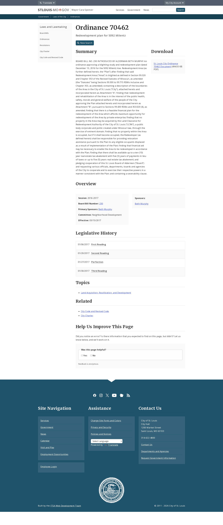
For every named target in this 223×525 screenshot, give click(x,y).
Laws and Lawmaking (53, 27)
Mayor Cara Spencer (82, 9)
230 (101, 203)
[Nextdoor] (122, 395)
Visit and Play (47, 447)
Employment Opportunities (54, 454)
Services (120, 10)
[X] (107, 395)
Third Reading (99, 270)
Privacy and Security (101, 427)
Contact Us (146, 444)
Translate (113, 444)
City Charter (45, 51)
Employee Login (49, 466)
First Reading (98, 244)
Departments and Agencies (155, 451)
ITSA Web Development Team (65, 505)
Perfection (97, 262)
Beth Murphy (105, 209)
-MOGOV (53, 10)
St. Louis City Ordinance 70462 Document (166, 65)
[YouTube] (114, 395)
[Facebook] (94, 395)
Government (134, 10)
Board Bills (44, 33)
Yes (85, 355)
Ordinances (75, 17)
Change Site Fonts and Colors (106, 420)
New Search (86, 42)
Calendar (45, 440)
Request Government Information (158, 458)
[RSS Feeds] (128, 395)
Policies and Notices (101, 434)
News (146, 10)
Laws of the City (59, 17)
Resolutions (45, 45)
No (94, 355)
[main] (111, 197)
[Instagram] (101, 395)
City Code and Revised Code (51, 57)
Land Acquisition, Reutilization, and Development (106, 292)
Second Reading (100, 253)
